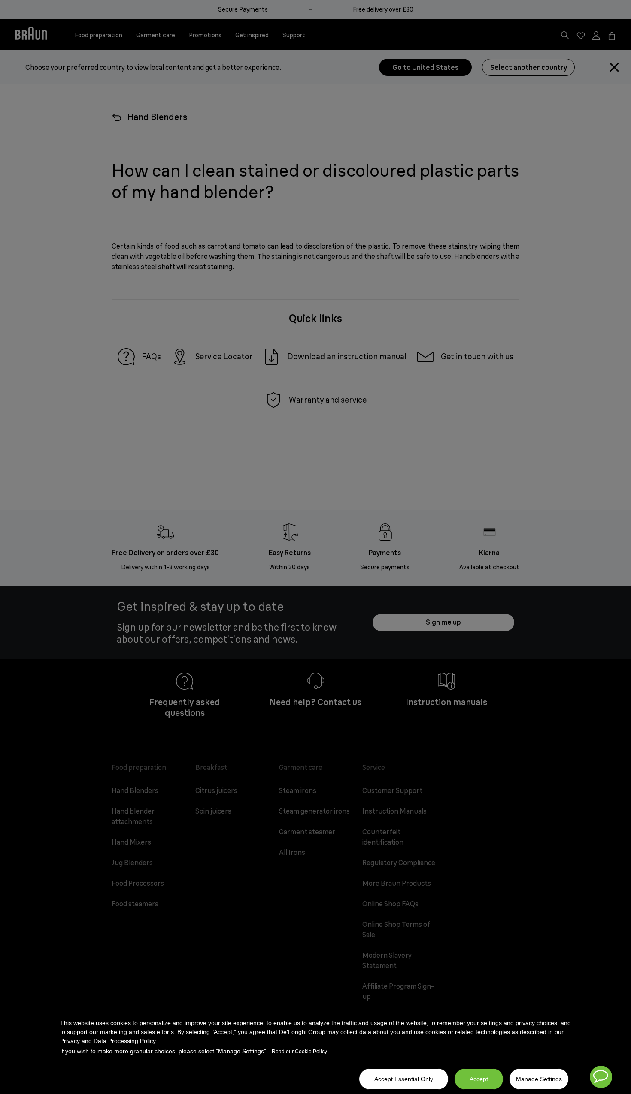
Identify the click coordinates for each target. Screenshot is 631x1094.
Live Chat (601, 1077)
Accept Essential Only (403, 1079)
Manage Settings (539, 1079)
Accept (479, 1079)
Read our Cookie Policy (299, 1052)
